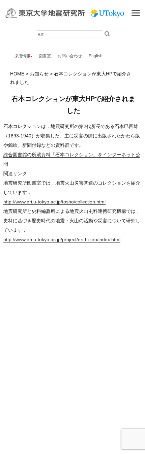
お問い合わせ (70, 56)
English (96, 56)
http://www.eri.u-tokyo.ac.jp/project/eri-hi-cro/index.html (61, 239)
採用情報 (22, 56)
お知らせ (39, 73)
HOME (17, 73)
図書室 (45, 56)
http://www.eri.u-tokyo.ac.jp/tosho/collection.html (54, 201)
